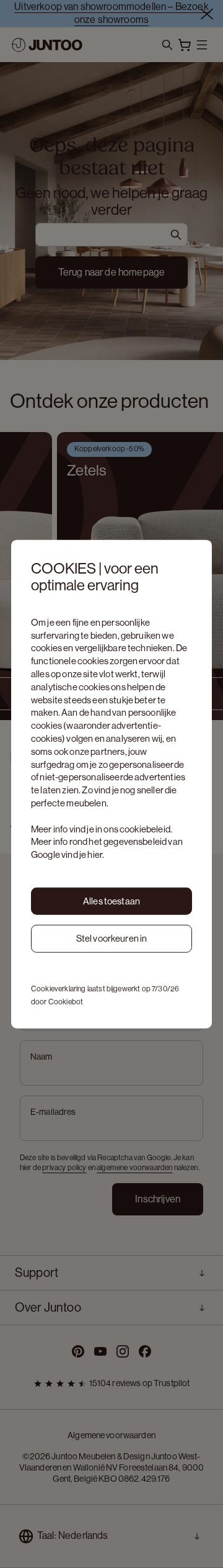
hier (94, 854)
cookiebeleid (145, 828)
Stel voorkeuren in (111, 938)
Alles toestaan (111, 900)
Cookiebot (65, 1002)
